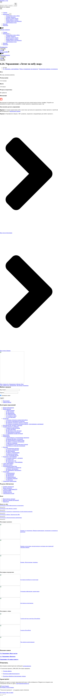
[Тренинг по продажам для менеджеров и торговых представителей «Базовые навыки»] (10, 554)
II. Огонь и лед (10, 459)
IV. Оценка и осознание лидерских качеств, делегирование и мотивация (24, 424)
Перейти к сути (4, 0)
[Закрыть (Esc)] (0, 694)
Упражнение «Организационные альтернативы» (11, 517)
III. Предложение (10, 451)
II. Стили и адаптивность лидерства (15, 421)
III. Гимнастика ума (11, 460)
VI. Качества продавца (12, 454)
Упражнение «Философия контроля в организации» (12, 505)
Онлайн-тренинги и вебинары (11, 426)
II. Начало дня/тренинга (12, 469)
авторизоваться (27, 666)
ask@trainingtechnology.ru (22, 683)
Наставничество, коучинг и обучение (12, 425)
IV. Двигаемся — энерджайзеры (14, 462)
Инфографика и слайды (12, 39)
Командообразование (8, 407)
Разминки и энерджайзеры (10, 456)
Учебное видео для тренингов (14, 40)
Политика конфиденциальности (11, 673)
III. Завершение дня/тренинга (13, 470)
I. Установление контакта (12, 448)
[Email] (1, 53)
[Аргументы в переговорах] (10, 608)
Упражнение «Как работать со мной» (8, 508)
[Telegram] (2, 53)
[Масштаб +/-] (5, 694)
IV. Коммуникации (11, 477)
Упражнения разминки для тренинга (48, 69)
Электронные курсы (11, 41)
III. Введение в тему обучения (13, 430)
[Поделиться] (2, 694)
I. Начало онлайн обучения (13, 428)
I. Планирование (10, 473)
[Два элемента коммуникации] (10, 647)
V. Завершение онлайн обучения (14, 433)
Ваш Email (2, 389)
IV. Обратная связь (11, 414)
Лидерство (6, 418)
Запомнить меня (6, 395)
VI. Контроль (9, 479)
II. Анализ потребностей (12, 450)
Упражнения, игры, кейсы (13, 35)
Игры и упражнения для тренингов (29, 69)
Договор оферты (7, 671)
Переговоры (6, 435)
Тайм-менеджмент (8, 464)
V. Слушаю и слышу (11, 415)
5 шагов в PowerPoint (25, 630)
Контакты (5, 44)
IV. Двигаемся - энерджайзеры (11, 69)
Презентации (6, 436)
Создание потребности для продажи (29, 579)
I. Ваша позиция (10, 410)
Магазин (5, 43)
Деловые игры (3, 47)
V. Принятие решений (11, 478)
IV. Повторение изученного (13, 432)
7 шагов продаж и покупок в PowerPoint (30, 618)
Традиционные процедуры (10, 466)
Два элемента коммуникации (27, 642)
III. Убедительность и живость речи (15, 440)
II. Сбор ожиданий (11, 429)
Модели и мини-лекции (12, 37)
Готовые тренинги (11, 36)
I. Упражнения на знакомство (13, 467)
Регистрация (6, 401)
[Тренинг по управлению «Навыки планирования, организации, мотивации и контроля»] (10, 538)
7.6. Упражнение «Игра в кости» (9, 653)
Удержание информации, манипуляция (29, 591)
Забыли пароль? (7, 402)
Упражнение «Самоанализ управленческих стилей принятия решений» (16, 511)
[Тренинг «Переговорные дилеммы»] (10, 569)
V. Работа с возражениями (12, 452)
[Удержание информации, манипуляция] (10, 596)
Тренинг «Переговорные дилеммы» (29, 562)
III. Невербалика (10, 413)
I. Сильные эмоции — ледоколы (14, 458)
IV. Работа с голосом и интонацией (15, 441)
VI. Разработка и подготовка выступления (17, 444)
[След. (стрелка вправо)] (2, 695)
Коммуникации (7, 409)
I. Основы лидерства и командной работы (17, 420)
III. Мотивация (10, 475)
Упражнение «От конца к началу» (9, 659)
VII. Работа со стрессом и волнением (15, 445)
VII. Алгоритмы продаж (12, 455)
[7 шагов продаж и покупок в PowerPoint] (10, 624)
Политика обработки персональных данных (14, 676)
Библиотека (6, 33)
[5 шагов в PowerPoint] (10, 635)
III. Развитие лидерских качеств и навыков (17, 422)
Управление (6, 471)
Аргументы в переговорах (26, 603)
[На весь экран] (3, 694)
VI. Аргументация (10, 417)
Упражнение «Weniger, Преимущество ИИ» (10, 514)
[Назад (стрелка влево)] (0, 695)
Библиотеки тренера (15, 111)
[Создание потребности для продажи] (10, 585)
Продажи (5, 447)
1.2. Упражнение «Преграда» (8, 656)
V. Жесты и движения (11, 443)
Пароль (2, 392)
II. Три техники (10, 411)
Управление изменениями (9, 481)
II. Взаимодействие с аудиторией (14, 439)
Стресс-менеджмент (8, 463)
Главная (5, 32)
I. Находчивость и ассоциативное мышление (17, 437)
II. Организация (10, 474)
